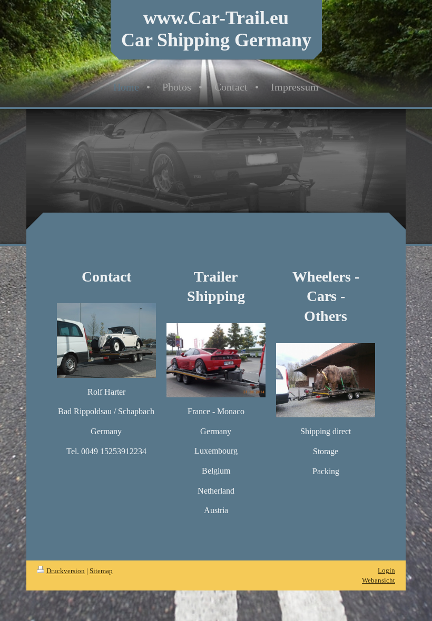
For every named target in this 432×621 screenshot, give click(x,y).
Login (386, 570)
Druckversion (65, 571)
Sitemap (101, 571)
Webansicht (378, 580)
